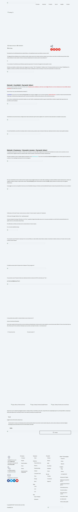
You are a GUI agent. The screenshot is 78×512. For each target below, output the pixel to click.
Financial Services (37, 463)
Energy (35, 478)
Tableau (48, 457)
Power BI (62, 458)
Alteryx (48, 460)
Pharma (35, 465)
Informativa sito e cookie (63, 493)
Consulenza (49, 478)
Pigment (62, 463)
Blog (62, 468)
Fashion (35, 470)
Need (35, 457)
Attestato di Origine (64, 477)
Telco (35, 476)
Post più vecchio (12, 332)
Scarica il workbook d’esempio (13, 321)
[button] (37, 4)
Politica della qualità (64, 501)
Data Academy (24, 463)
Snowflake (49, 465)
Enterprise (36, 499)
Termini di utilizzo (63, 490)
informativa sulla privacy (17, 419)
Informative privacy (64, 487)
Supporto (49, 481)
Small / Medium (37, 496)
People (22, 460)
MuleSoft (49, 468)
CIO (35, 491)
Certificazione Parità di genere (64, 484)
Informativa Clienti (64, 496)
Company (23, 457)
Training (48, 476)
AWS (48, 463)
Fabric (48, 471)
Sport (35, 481)
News (22, 465)
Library (62, 471)
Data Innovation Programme (24, 472)
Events (22, 468)
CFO (35, 489)
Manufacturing (37, 468)
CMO (35, 486)
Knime (62, 461)
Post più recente (30, 332)
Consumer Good (37, 473)
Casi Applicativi (64, 474)
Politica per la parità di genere (64, 480)
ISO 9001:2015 (63, 499)
